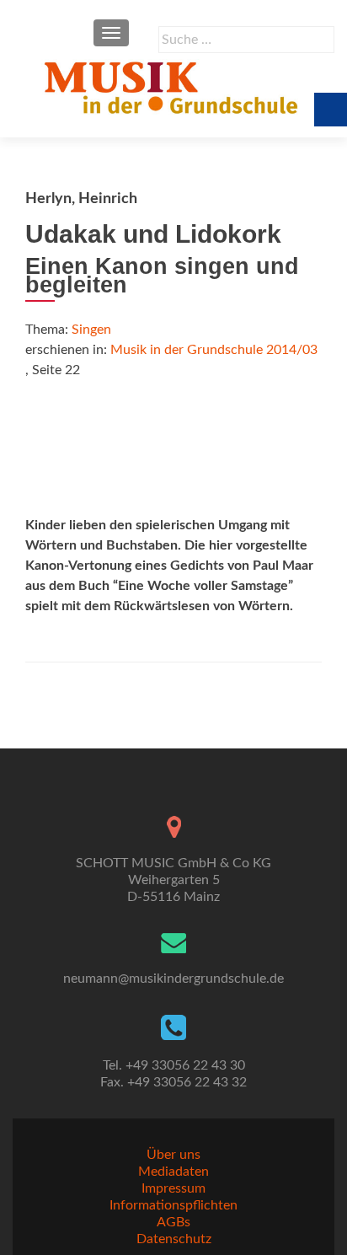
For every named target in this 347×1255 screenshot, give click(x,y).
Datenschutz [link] (173, 1239)
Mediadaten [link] (173, 1171)
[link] (173, 86)
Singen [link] (91, 329)
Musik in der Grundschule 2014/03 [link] (214, 350)
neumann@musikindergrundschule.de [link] (173, 978)
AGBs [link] (173, 1222)
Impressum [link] (173, 1188)
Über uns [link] (173, 1154)
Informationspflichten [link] (173, 1205)
